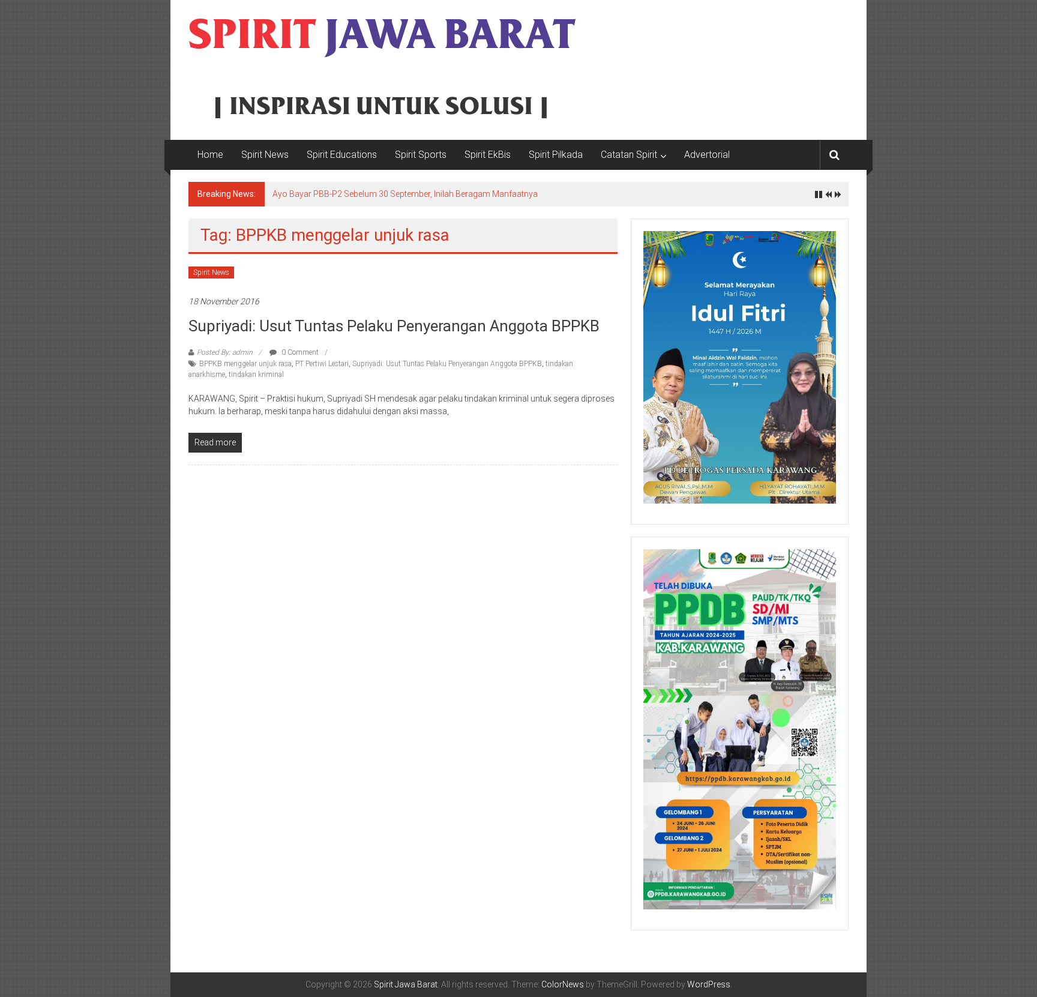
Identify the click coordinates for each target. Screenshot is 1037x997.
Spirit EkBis (487, 154)
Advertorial (707, 154)
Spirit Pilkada (556, 154)
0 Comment (299, 352)
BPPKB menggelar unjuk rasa (245, 364)
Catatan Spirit (629, 154)
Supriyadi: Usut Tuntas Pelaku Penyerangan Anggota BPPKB (394, 326)
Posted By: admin (225, 352)
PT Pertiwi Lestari (322, 364)
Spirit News (265, 154)
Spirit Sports (420, 154)
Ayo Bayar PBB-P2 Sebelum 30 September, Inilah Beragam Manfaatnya (405, 194)
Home (210, 154)
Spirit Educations (342, 154)
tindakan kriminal (256, 374)
